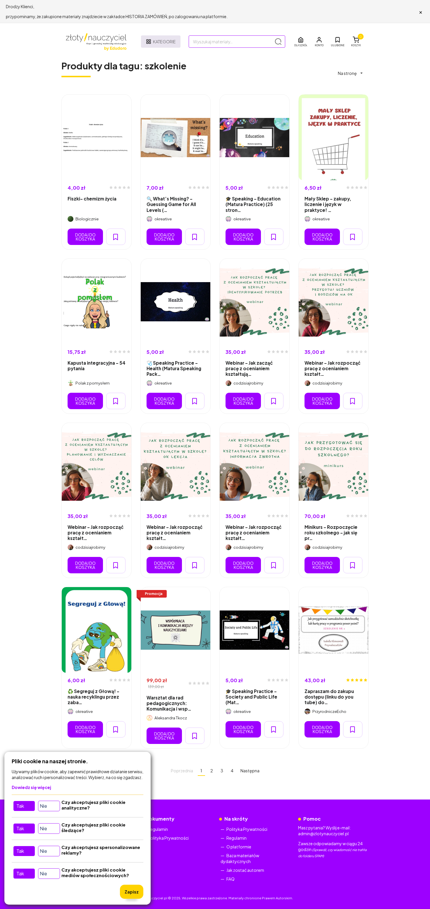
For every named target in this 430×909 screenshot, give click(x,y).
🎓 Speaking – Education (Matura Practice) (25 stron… (253, 204)
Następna (249, 770)
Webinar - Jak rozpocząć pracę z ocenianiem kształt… (332, 368)
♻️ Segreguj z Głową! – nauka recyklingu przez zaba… (93, 696)
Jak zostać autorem (245, 870)
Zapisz (132, 891)
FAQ (230, 878)
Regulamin (158, 829)
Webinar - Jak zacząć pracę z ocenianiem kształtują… (249, 368)
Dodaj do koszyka (85, 236)
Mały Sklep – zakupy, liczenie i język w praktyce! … (328, 204)
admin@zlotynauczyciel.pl (323, 833)
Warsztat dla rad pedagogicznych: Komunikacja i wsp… (169, 703)
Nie (43, 806)
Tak (20, 806)
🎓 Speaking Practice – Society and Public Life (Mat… (251, 696)
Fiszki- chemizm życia (92, 198)
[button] (319, 41)
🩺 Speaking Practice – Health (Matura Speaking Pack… (174, 368)
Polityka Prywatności (168, 838)
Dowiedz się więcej (31, 787)
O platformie (238, 846)
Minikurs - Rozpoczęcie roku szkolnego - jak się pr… (331, 532)
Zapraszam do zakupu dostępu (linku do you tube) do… (329, 696)
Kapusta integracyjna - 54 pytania (96, 365)
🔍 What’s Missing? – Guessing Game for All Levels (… (171, 204)
